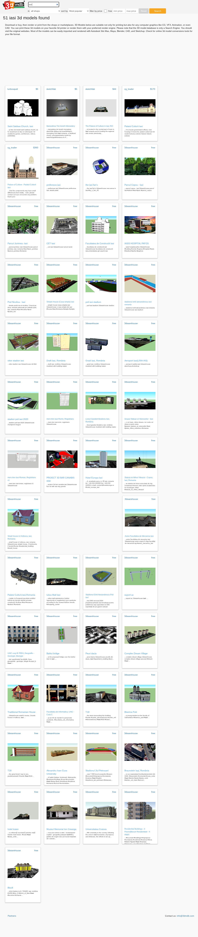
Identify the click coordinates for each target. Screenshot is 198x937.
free (110, 11)
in (29, 11)
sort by (64, 11)
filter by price (96, 11)
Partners (12, 916)
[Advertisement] (99, 60)
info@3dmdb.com (185, 916)
